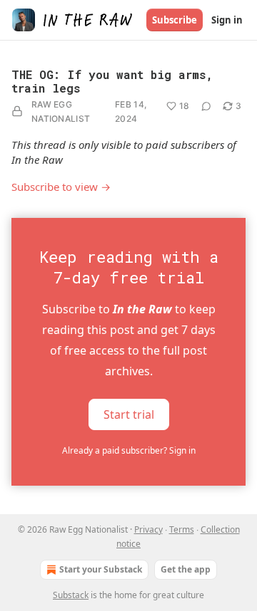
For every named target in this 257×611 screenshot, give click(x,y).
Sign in (227, 20)
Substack (71, 595)
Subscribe (174, 20)
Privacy (148, 529)
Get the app (186, 569)
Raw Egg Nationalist (60, 111)
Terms (181, 529)
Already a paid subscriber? (129, 450)
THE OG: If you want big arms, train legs (112, 81)
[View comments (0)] (206, 106)
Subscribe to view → (61, 186)
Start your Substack (100, 569)
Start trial (129, 414)
